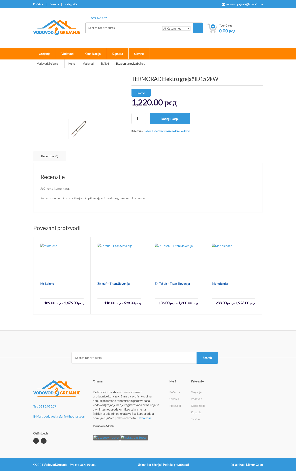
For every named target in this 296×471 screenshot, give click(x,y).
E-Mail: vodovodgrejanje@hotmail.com (59, 416)
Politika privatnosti (176, 464)
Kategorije (71, 4)
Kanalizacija (93, 53)
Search (207, 357)
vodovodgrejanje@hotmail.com (244, 4)
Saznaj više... (145, 418)
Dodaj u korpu (170, 119)
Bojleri (147, 130)
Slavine (139, 53)
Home (71, 63)
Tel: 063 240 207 (44, 406)
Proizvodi (175, 405)
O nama (54, 4)
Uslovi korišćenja (149, 464)
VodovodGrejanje (55, 464)
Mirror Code (254, 464)
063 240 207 (99, 18)
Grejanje (44, 53)
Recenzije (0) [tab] (49, 156)
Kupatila (117, 53)
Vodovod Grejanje (47, 63)
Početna (38, 4)
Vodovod (67, 53)
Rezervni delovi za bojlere (166, 130)
